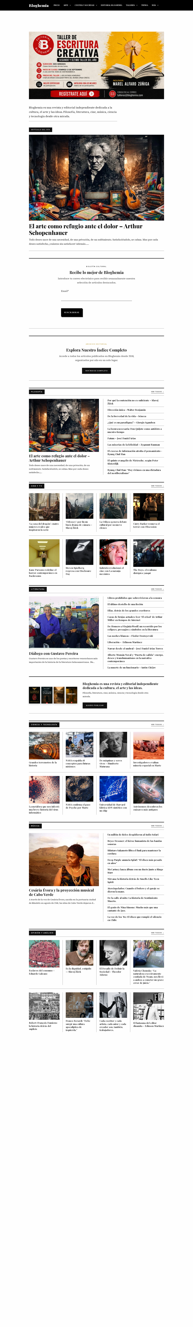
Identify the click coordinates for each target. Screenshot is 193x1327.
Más (154, 5)
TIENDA (144, 5)
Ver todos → (157, 392)
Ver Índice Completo (96, 371)
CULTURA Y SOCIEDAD (84, 5)
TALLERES (130, 5)
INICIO (57, 5)
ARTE (65, 5)
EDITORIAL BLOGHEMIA (111, 5)
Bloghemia (39, 5)
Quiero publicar (95, 705)
